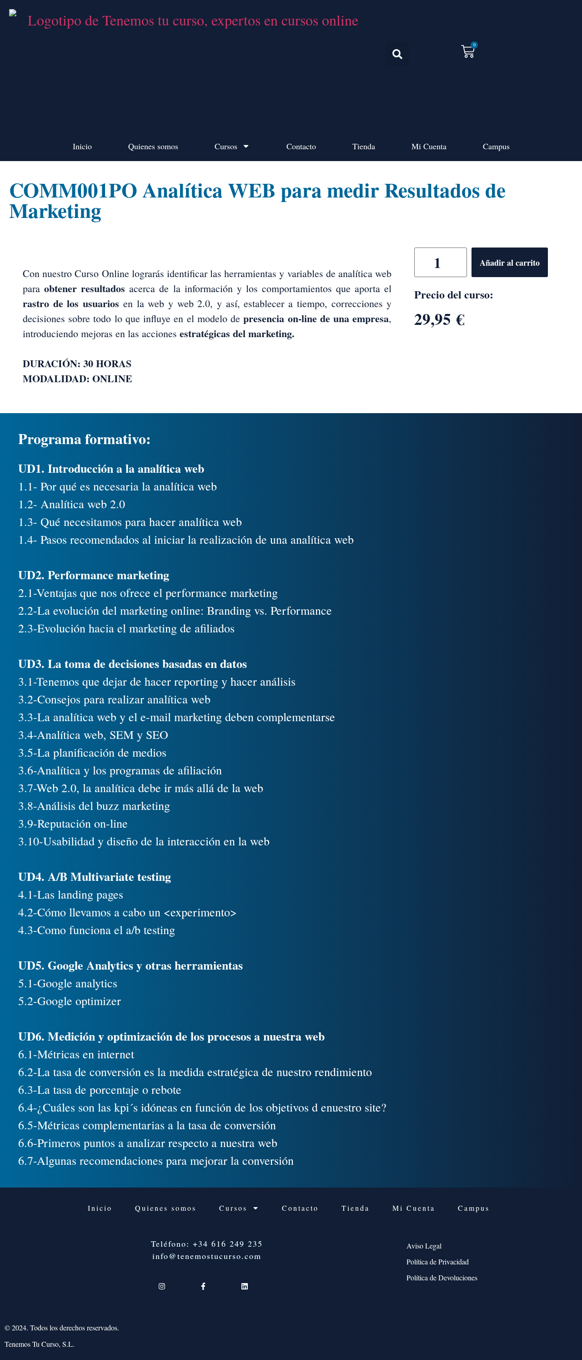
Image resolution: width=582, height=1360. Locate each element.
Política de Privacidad (437, 1261)
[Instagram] (161, 1286)
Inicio (82, 146)
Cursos (226, 146)
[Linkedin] (244, 1286)
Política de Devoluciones (441, 1277)
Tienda (363, 146)
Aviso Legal (424, 1245)
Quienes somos (153, 146)
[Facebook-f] (203, 1286)
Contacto (301, 146)
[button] (397, 54)
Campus (496, 146)
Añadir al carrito (510, 262)
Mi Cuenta (429, 146)
